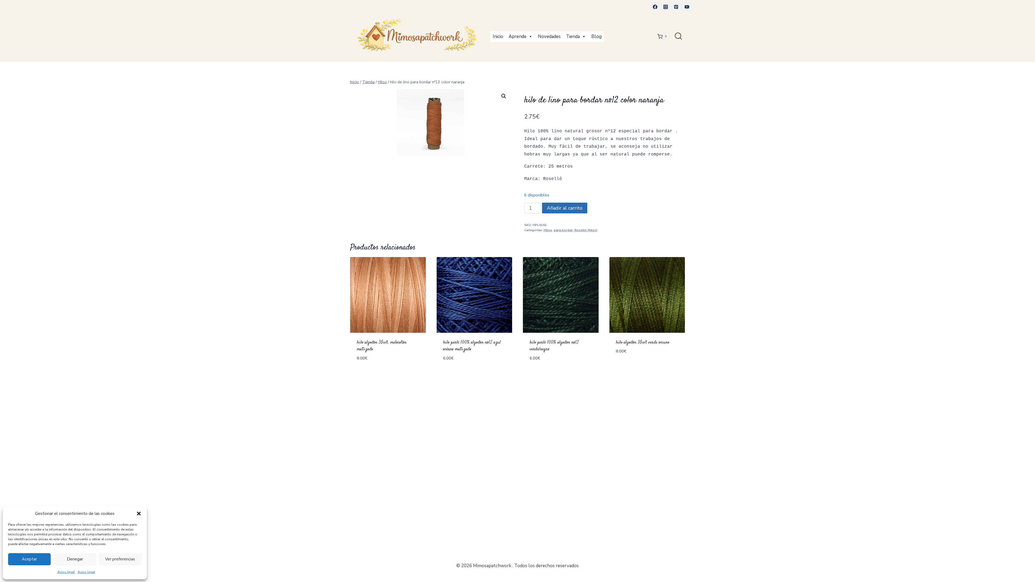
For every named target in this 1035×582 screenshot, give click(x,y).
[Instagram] (665, 6)
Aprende (517, 36)
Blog (596, 36)
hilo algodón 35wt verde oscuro (642, 342)
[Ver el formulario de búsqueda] (678, 36)
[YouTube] (686, 6)
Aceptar (29, 559)
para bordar (563, 230)
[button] (139, 513)
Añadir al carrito (564, 208)
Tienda (573, 36)
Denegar (75, 559)
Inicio (498, 36)
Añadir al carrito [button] (637, 367)
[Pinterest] (676, 6)
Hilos (548, 230)
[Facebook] (655, 6)
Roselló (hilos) (586, 230)
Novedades (549, 36)
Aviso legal (66, 572)
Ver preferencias (120, 559)
